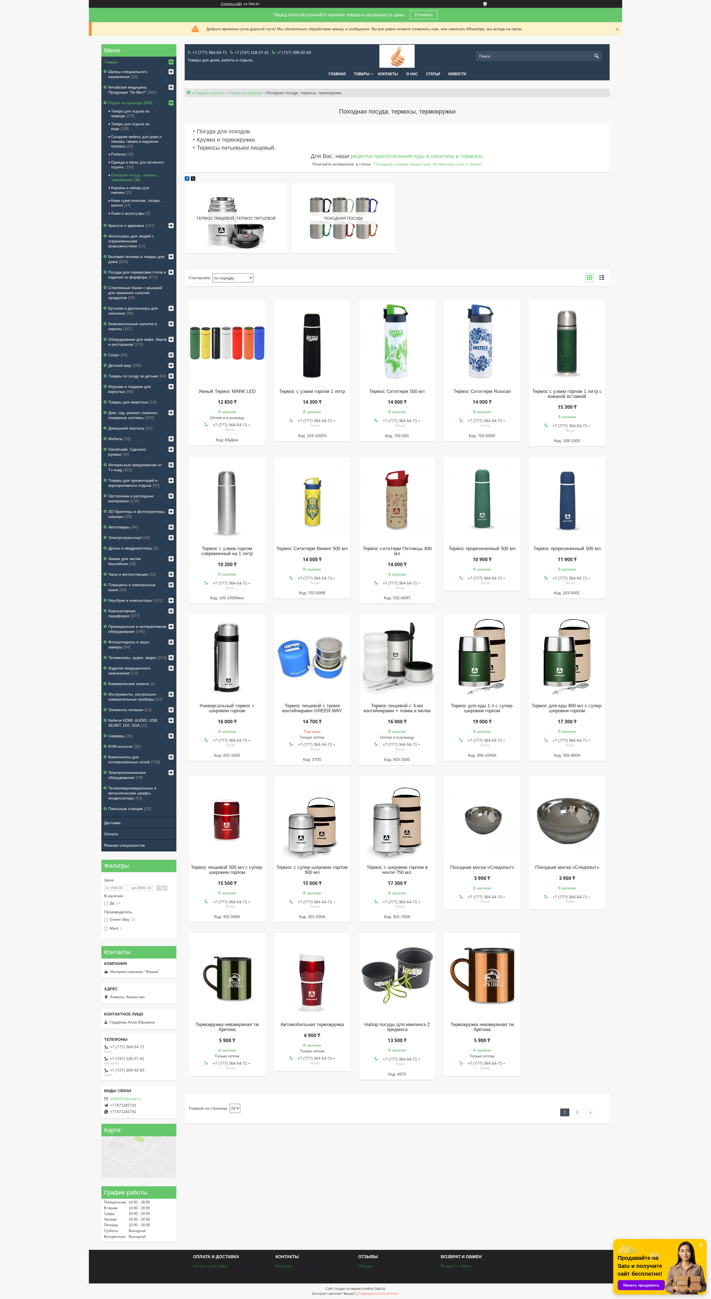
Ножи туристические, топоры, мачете (136, 203)
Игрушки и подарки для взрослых (129, 389)
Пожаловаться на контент (378, 1294)
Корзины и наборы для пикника (130, 190)
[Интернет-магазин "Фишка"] (397, 56)
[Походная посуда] (343, 218)
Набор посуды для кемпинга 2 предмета (397, 1027)
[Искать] (596, 56)
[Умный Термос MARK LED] (227, 341)
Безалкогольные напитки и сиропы (132, 326)
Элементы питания (125, 710)
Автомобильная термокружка (312, 1024)
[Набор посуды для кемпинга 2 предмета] (397, 975)
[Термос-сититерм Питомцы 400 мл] (397, 499)
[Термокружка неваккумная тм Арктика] (227, 975)
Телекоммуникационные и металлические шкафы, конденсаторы (132, 793)
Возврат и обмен (456, 1266)
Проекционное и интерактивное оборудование (137, 629)
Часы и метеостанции (128, 574)
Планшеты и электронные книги (132, 587)
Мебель (115, 439)
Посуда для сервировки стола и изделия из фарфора (137, 274)
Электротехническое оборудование (127, 775)
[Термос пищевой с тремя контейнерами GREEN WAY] (312, 656)
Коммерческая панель (128, 683)
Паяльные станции (125, 808)
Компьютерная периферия (122, 613)
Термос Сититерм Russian (482, 391)
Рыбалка (118, 154)
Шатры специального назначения (127, 74)
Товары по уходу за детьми (133, 376)
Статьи (433, 74)
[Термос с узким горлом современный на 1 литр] (227, 499)
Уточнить (423, 14)
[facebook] (187, 179)
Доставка (112, 823)
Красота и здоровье (126, 225)
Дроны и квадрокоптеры (130, 548)
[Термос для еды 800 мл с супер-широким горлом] (567, 656)
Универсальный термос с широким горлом (227, 708)
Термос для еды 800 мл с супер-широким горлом (567, 708)
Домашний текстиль (126, 428)
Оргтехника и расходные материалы (131, 498)
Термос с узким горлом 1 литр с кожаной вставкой (567, 394)
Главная (337, 74)
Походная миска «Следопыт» (482, 867)
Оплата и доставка (210, 1266)
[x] (193, 179)
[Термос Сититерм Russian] (482, 341)
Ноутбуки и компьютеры (130, 600)
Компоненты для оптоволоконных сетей (129, 759)
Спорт (113, 355)
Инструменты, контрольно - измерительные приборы (133, 696)
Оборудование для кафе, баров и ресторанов (137, 342)
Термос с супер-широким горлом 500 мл (312, 870)
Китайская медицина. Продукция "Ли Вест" (127, 89)
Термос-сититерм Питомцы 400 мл (397, 551)
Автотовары (119, 527)
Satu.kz (379, 1289)
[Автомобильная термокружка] (312, 975)
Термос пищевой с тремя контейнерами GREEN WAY (312, 708)
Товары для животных (128, 402)
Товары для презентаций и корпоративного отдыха (132, 483)
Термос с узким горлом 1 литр (312, 391)
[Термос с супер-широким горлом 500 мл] (312, 817)
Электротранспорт (125, 537)
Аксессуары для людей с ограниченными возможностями (131, 241)
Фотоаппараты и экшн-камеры (129, 644)
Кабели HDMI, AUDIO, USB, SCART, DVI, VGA (133, 723)
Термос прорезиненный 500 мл (482, 548)
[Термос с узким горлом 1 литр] (312, 341)
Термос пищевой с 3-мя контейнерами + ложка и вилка (397, 708)
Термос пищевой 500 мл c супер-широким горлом (227, 870)
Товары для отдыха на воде (130, 126)
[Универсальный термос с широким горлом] (227, 656)
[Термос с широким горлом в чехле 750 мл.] (397, 817)
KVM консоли (120, 746)
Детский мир (119, 365)
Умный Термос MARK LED (227, 391)
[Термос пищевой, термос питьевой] (236, 218)
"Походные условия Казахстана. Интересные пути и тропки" (427, 164)
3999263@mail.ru (125, 1099)
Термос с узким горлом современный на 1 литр (227, 551)
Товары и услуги (209, 93)
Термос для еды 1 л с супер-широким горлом (482, 708)
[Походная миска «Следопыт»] (482, 817)
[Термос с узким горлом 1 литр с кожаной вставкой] (567, 341)
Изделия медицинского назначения (129, 670)
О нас (412, 74)
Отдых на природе (245, 93)
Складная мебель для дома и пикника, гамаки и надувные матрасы (136, 141)
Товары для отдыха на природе (130, 113)
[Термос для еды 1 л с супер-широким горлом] (482, 656)
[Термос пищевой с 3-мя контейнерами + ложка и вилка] (397, 656)
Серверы (116, 736)
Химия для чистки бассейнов (124, 561)
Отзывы (365, 1266)
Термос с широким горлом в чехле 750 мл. (397, 870)
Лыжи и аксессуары (127, 213)
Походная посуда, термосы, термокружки (134, 177)
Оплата (111, 834)
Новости (457, 74)
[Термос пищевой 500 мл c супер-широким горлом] (227, 817)
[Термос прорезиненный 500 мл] (482, 499)
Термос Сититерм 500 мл (397, 391)
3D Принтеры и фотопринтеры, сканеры (137, 514)
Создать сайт (231, 4)
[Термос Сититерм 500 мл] (397, 341)
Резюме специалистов (124, 845)
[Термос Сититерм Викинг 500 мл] (312, 499)
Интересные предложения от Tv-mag (135, 467)
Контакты (388, 74)
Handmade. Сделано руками (127, 452)
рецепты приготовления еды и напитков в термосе (416, 156)
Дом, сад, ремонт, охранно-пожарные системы (133, 415)
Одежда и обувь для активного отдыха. (137, 164)
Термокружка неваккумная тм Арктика (227, 1027)
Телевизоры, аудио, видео (132, 657)
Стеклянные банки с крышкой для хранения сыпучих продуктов (135, 292)
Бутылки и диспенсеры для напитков (133, 310)
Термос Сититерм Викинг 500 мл (312, 548)
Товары (362, 74)
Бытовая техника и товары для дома (136, 259)
